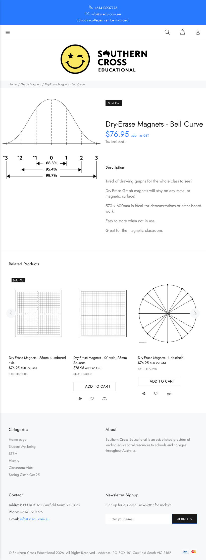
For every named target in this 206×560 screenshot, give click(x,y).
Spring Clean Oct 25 (24, 474)
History (14, 460)
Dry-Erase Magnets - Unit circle (160, 357)
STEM (13, 453)
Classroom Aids (21, 467)
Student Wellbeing (22, 446)
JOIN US (184, 519)
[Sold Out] (39, 313)
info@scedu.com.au (34, 518)
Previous (11, 313)
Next (195, 313)
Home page (17, 439)
